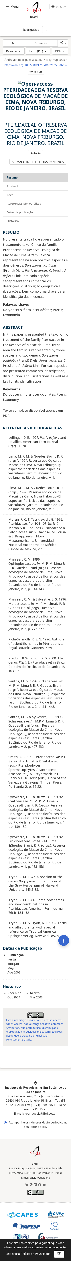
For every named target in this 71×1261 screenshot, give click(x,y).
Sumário (41, 43)
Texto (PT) (36, 51)
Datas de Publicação (20, 212)
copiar (35, 72)
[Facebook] (39, 1185)
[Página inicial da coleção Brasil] (35, 1157)
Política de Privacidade (35, 1253)
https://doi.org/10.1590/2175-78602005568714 (35, 65)
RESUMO (12, 177)
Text (10, 195)
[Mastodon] (31, 1185)
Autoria (35, 153)
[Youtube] (44, 1185)
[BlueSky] (26, 1185)
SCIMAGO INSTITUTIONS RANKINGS (38, 162)
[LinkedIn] (35, 1185)
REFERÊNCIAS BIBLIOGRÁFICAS (24, 203)
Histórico (13, 221)
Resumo (11, 51)
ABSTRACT (12, 186)
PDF (58, 51)
